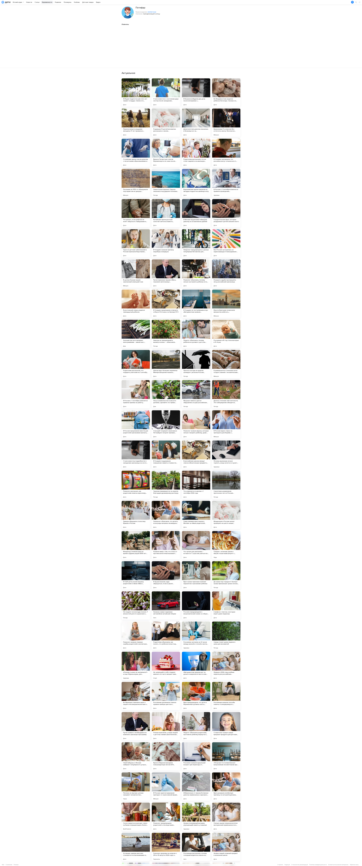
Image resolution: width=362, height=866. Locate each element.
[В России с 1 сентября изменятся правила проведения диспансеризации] (226, 183)
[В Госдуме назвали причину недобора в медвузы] (166, 243)
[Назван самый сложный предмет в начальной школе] (226, 847)
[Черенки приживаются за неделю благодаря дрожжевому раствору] (166, 485)
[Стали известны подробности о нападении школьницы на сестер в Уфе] (136, 454)
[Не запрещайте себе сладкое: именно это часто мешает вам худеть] (166, 666)
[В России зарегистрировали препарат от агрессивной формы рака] (166, 786)
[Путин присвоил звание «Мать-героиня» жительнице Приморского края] (166, 273)
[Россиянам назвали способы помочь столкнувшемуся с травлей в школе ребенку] (226, 696)
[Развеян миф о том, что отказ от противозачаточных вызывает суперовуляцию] (166, 545)
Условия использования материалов (338, 864)
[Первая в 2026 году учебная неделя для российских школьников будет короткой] (226, 666)
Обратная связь (354, 864)
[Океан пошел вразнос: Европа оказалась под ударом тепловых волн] (166, 183)
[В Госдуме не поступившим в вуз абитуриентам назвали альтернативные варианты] (196, 304)
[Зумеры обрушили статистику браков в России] (136, 515)
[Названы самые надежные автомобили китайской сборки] (166, 605)
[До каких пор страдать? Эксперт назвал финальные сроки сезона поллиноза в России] (226, 575)
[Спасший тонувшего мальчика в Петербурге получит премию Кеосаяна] (166, 424)
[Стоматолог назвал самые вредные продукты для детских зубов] (226, 726)
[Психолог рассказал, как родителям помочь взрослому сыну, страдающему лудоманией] (136, 485)
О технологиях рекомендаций (299, 864)
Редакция (287, 864)
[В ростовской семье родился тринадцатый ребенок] (136, 304)
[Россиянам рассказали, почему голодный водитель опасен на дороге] (196, 847)
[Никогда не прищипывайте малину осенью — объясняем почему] (166, 334)
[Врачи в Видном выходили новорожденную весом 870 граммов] (166, 756)
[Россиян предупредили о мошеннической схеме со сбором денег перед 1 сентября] (196, 605)
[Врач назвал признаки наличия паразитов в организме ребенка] (196, 575)
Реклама (16, 864)
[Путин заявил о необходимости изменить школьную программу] (136, 726)
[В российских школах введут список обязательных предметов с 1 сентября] (196, 454)
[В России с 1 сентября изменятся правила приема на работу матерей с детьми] (136, 394)
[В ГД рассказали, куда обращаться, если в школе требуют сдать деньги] (166, 575)
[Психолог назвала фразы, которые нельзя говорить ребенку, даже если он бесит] (196, 424)
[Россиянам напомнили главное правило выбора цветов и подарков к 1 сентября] (166, 696)
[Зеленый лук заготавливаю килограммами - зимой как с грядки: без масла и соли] (136, 334)
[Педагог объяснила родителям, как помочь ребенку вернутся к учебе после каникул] (196, 726)
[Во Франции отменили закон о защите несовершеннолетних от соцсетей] (136, 696)
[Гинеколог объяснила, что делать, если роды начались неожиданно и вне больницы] (166, 515)
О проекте (280, 864)
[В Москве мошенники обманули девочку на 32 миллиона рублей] (196, 213)
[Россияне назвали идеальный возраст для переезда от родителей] (196, 756)
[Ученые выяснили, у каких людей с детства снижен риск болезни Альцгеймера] (166, 726)
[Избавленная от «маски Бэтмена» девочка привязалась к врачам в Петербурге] (196, 786)
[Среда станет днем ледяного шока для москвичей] (226, 636)
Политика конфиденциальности (318, 864)
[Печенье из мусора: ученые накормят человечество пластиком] (136, 786)
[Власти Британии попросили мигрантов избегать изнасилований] (226, 304)
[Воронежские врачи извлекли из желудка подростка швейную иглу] (196, 183)
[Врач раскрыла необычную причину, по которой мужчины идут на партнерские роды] (226, 786)
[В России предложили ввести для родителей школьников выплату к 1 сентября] (136, 424)
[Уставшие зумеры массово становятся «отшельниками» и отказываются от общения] (136, 847)
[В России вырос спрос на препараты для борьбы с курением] (226, 424)
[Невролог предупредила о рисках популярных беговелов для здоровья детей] (196, 243)
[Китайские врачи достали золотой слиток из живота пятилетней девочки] (166, 213)
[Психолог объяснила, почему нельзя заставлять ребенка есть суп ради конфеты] (196, 273)
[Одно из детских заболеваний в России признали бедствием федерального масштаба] (136, 243)
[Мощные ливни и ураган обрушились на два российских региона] (196, 394)
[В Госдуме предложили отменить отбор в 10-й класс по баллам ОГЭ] (166, 304)
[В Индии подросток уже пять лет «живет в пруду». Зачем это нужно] (136, 92)
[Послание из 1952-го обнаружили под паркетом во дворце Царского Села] (136, 183)
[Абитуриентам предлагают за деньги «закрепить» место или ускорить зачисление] (196, 666)
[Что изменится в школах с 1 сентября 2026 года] (196, 485)
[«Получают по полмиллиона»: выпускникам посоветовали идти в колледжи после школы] (226, 756)
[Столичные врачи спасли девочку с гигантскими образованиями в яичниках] (136, 153)
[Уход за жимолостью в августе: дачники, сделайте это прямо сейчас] (166, 394)
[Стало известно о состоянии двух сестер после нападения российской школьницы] (166, 92)
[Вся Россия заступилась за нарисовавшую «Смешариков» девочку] (226, 243)
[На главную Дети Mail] (7, 2)
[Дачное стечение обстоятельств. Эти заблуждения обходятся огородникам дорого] (226, 394)
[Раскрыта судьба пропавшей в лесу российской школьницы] (226, 273)
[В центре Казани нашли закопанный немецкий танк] (136, 273)
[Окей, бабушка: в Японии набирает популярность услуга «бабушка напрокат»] (136, 756)
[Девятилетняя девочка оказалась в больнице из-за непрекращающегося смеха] (196, 123)
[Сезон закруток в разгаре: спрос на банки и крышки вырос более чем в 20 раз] (136, 817)
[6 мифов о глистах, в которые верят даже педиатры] (226, 605)
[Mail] (3, 2)
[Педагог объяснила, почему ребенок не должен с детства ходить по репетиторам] (196, 334)
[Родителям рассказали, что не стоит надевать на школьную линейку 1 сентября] (196, 153)
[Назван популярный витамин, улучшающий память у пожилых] (196, 817)
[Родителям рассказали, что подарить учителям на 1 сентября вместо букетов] (136, 364)
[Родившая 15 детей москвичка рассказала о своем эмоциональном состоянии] (166, 123)
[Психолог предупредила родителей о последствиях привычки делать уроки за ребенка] (166, 817)
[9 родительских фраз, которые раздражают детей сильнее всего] (226, 213)
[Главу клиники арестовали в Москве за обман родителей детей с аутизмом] (196, 515)
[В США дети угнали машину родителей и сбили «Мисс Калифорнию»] (136, 575)
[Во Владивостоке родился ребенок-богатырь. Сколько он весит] (226, 92)
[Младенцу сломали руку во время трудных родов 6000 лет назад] (136, 545)
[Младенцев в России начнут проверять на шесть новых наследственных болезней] (226, 515)
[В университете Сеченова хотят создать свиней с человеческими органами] (226, 364)
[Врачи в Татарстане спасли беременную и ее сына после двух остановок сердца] (166, 153)
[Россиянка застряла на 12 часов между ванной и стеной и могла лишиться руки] (196, 636)
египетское (152, 12)
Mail (3, 864)
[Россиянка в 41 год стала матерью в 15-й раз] (226, 334)
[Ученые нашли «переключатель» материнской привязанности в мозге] (226, 817)
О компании (9, 864)
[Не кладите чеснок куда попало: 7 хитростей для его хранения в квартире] (136, 605)
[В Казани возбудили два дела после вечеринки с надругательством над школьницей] (196, 92)
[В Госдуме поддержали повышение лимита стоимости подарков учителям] (166, 454)
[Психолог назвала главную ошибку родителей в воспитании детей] (136, 636)
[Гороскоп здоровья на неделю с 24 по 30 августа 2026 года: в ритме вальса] (166, 847)
